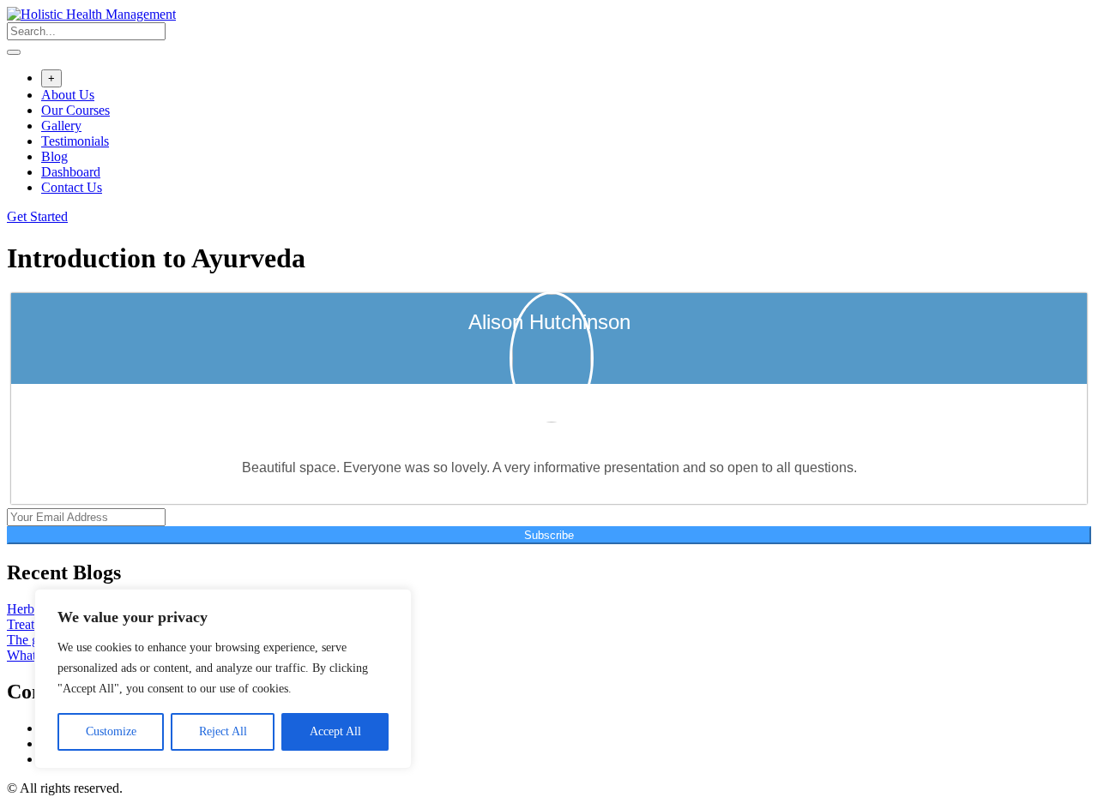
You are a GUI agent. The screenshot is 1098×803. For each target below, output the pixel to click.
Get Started (37, 216)
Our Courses (75, 110)
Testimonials (75, 141)
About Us (67, 94)
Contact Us (71, 187)
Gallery (61, 125)
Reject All (223, 731)
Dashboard (70, 172)
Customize (111, 731)
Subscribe (549, 535)
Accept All (335, 731)
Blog (54, 156)
